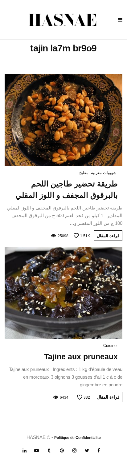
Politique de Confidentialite (77, 438)
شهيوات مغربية (104, 172)
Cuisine (110, 345)
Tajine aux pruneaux (81, 356)
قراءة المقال (108, 235)
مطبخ (83, 172)
